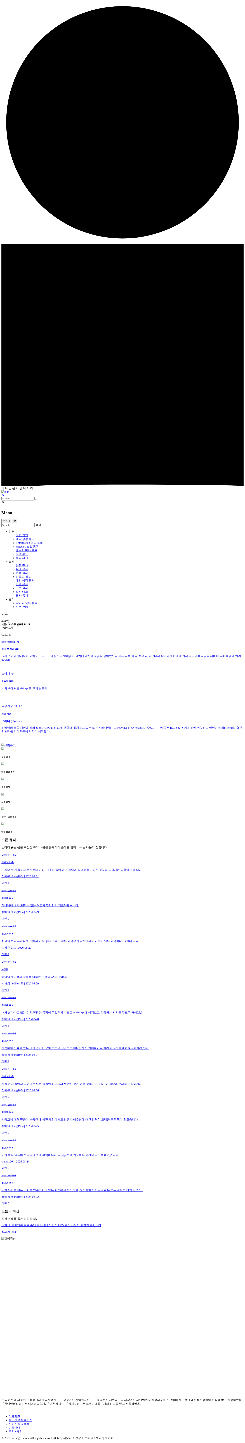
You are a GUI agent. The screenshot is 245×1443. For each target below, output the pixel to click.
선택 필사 (22, 572)
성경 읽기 (22, 535)
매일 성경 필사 (25, 580)
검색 (38, 524)
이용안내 (14, 1427)
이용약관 (14, 1416)
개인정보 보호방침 (20, 1420)
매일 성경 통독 (25, 539)
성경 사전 (22, 557)
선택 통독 (22, 554)
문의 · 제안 (15, 1431)
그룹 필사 (22, 587)
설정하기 (10, 745)
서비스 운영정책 (19, 1423)
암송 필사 (22, 584)
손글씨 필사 (23, 576)
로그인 (6, 521)
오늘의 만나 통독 (26, 550)
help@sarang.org (10, 641)
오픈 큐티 (22, 606)
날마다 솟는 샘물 (26, 603)
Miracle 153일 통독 (27, 546)
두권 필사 (22, 569)
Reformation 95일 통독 (29, 542)
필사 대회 (22, 591)
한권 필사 (22, 565)
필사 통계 (22, 595)
